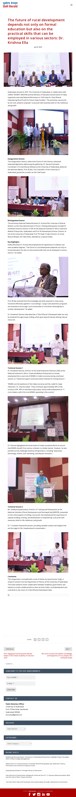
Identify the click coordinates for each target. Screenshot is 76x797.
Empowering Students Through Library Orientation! (24, 770)
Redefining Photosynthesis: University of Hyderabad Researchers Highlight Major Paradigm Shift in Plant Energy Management (37, 758)
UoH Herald (32, 791)
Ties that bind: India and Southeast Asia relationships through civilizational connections (36, 782)
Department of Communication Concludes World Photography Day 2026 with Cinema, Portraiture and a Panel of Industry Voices (35, 764)
